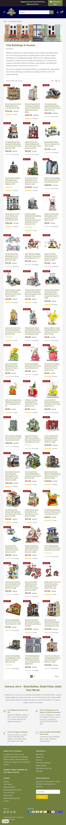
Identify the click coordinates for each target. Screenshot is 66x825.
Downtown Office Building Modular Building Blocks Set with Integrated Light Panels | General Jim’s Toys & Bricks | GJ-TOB (33, 219)
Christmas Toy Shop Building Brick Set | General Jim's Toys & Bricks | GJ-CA (31, 403)
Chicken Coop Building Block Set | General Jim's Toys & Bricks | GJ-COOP (13, 622)
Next (56, 676)
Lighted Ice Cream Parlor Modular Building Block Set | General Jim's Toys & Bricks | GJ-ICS (13, 331)
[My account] (58, 12)
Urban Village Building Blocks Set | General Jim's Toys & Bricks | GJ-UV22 (53, 548)
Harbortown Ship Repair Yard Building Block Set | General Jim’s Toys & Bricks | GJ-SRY (13, 659)
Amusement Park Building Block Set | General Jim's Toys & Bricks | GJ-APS (11, 549)
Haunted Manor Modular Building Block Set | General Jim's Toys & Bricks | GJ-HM (12, 181)
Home (5, 21)
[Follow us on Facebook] (4, 812)
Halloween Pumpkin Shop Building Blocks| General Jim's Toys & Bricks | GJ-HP (13, 403)
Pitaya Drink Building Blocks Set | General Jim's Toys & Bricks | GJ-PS (33, 366)
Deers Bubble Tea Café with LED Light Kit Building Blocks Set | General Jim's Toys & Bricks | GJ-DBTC (12, 476)
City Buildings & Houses (15, 21)
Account (6, 781)
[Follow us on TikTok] (14, 812)
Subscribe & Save (56, 3)
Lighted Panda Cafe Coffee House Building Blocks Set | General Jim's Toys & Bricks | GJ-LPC (33, 439)
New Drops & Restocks (43, 763)
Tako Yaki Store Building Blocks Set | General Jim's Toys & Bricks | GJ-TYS (33, 256)
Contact (6, 801)
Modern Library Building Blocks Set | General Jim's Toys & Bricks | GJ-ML (53, 180)
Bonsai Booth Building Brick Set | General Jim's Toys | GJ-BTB (52, 144)
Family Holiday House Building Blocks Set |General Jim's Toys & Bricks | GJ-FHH (31, 513)
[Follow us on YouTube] (11, 812)
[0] (61, 12)
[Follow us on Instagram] (8, 812)
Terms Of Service (9, 792)
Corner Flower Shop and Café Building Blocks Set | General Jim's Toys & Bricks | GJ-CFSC (53, 659)
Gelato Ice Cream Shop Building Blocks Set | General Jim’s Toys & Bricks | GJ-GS (52, 217)
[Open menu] (4, 12)
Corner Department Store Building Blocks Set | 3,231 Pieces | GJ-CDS (13, 106)
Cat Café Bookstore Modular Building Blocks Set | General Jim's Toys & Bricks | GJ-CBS (13, 513)
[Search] (51, 12)
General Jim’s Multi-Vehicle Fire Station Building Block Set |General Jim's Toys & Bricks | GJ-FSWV (31, 586)
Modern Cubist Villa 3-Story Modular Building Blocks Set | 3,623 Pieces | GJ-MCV (33, 623)
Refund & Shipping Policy (11, 798)
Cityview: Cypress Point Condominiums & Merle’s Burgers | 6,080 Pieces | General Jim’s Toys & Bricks (32, 108)
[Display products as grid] (56, 81)
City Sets (39, 760)
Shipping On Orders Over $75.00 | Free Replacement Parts (33, 3)
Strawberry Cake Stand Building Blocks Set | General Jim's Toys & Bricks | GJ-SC (52, 367)
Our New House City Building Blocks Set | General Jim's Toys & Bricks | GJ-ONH (11, 257)
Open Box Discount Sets (44, 768)
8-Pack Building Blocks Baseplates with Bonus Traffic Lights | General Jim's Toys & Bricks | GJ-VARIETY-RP (32, 660)
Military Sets (40, 757)
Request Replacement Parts (12, 790)
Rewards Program (9, 787)
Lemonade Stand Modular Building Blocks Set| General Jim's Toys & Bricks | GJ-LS (52, 403)
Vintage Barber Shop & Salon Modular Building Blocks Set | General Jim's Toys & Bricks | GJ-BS (33, 331)
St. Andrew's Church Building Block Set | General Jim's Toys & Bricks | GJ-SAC (31, 181)
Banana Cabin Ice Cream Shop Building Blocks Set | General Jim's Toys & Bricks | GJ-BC (52, 331)
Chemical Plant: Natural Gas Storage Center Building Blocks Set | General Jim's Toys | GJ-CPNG (52, 294)
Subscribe (42, 797)
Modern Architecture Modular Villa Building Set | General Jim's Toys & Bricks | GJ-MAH (53, 475)
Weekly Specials (41, 765)
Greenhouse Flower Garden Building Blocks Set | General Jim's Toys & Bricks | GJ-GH (33, 475)
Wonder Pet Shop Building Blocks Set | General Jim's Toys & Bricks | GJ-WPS (51, 257)
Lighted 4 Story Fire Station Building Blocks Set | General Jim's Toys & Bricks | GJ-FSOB (33, 145)
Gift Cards (39, 771)
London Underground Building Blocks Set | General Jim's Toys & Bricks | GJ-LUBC (51, 439)
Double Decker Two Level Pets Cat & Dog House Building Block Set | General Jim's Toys (52, 585)
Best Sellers (40, 754)
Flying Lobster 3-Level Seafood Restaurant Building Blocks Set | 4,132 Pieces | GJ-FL (12, 217)
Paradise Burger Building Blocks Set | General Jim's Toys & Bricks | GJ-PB (53, 512)
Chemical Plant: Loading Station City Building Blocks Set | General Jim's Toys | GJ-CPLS (13, 293)
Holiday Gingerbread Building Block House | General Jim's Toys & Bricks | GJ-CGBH (32, 549)
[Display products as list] (59, 81)
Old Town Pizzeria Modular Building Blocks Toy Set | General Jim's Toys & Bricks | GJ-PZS (52, 623)
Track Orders (7, 784)
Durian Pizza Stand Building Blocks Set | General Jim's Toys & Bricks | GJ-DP (11, 367)
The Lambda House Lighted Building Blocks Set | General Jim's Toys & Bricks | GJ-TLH (52, 107)
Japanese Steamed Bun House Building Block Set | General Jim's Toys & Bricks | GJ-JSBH (13, 585)
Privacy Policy (8, 795)
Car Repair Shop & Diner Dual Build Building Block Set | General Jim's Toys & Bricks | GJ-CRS (13, 145)
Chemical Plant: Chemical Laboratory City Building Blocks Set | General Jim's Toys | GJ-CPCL (33, 293)
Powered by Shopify (9, 819)
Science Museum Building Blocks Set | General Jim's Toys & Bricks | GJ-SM (13, 438)
